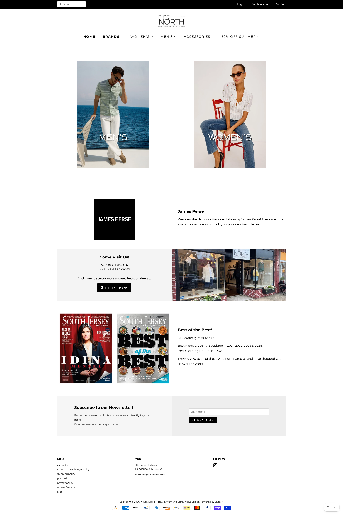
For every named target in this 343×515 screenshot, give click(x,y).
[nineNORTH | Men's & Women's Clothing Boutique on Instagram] (215, 466)
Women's (140, 37)
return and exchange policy (73, 469)
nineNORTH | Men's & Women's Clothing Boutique (170, 502)
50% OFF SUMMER (239, 37)
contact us (63, 465)
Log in (241, 4)
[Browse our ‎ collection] (113, 120)
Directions (116, 288)
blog (60, 491)
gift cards (62, 478)
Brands (112, 37)
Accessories (198, 37)
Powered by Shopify (211, 502)
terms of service (66, 487)
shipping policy (66, 474)
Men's (167, 37)
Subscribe (203, 420)
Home (89, 37)
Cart (283, 4)
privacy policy (65, 483)
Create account (260, 4)
